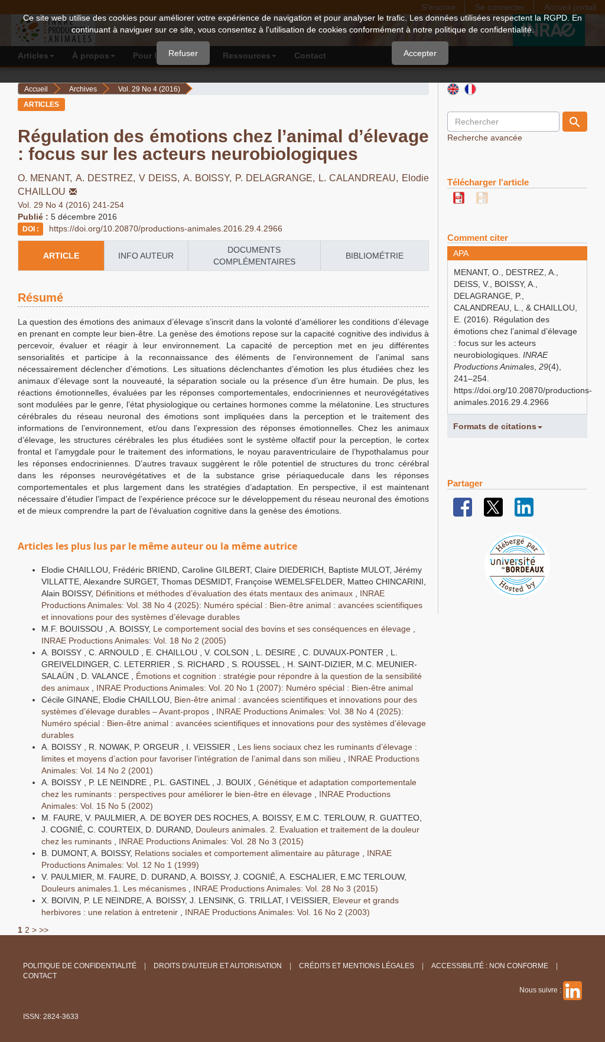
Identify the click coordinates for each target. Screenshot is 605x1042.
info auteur (146, 255)
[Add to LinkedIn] (524, 506)
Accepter (420, 53)
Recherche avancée (484, 137)
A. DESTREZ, (107, 178)
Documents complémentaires (254, 255)
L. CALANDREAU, (360, 178)
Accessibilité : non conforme (489, 966)
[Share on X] (493, 506)
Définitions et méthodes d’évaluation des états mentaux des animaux (225, 593)
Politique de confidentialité (79, 966)
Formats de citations (494, 426)
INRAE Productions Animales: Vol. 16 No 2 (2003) (277, 912)
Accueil (36, 89)
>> (43, 930)
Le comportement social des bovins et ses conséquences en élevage (283, 628)
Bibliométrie (375, 255)
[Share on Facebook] (462, 506)
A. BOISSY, (209, 178)
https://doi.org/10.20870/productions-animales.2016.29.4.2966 (165, 228)
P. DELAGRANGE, (276, 178)
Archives (83, 89)
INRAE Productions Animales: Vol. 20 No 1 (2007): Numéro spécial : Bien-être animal (254, 688)
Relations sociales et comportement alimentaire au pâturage (248, 853)
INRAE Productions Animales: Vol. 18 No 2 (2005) (133, 640)
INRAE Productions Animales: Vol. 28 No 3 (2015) (211, 841)
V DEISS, (161, 178)
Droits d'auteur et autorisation (218, 966)
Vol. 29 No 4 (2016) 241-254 (71, 205)
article (61, 255)
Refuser (183, 53)
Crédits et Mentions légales (356, 966)
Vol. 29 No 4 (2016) (149, 89)
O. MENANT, (47, 178)
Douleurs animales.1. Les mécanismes (114, 888)
